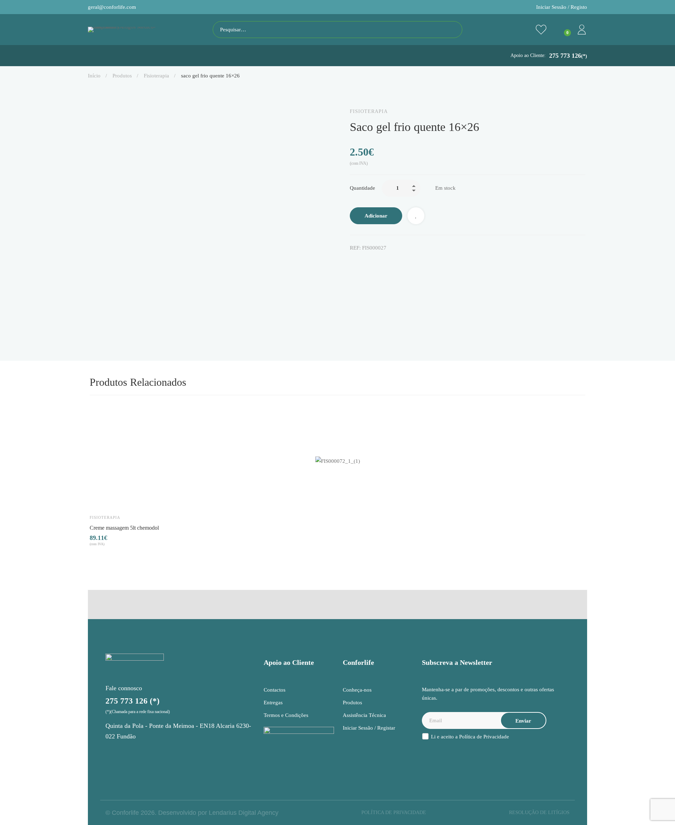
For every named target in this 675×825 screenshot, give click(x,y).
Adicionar (376, 216)
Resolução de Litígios (539, 812)
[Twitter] (367, 263)
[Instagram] (110, 752)
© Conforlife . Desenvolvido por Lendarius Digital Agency (191, 812)
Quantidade (362, 188)
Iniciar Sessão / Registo (561, 7)
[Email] (411, 263)
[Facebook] (352, 263)
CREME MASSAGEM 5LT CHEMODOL (124, 527)
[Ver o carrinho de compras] (561, 29)
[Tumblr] (397, 263)
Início (94, 75)
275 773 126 (568, 55)
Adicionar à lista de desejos (415, 215)
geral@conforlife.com (112, 7)
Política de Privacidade (484, 736)
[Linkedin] (382, 263)
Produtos (122, 75)
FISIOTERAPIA (156, 75)
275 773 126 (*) (132, 701)
